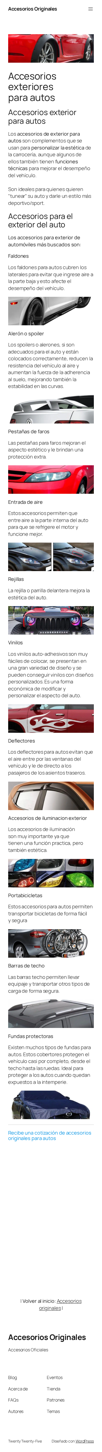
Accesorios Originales (32, 8)
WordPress (85, 1441)
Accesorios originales (60, 1304)
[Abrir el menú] (90, 9)
